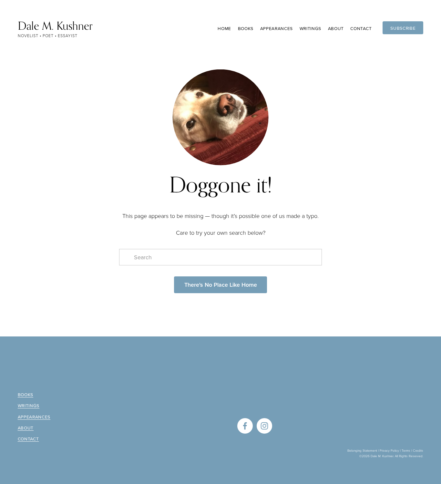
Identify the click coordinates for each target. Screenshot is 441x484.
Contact (361, 28)
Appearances (276, 28)
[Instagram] (264, 426)
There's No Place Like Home (220, 285)
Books (25, 394)
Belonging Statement (362, 450)
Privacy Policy (389, 450)
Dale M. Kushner (55, 25)
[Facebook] (245, 426)
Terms (406, 450)
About (26, 428)
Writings (310, 28)
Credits (418, 450)
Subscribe (402, 28)
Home (224, 28)
